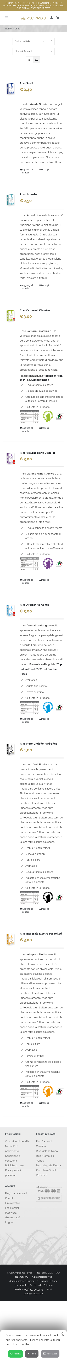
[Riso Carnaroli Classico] (10, 315)
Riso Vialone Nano (47, 1151)
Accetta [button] (17, 1354)
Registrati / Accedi (16, 1193)
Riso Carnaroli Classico (35, 310)
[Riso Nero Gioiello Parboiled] (10, 749)
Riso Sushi (26, 83)
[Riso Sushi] (10, 89)
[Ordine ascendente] (51, 41)
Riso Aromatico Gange (34, 604)
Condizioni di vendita (17, 1141)
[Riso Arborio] (10, 200)
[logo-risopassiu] (33, 17)
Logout (9, 1222)
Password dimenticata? (12, 1215)
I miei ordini (12, 1207)
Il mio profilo (12, 1203)
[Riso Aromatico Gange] (10, 610)
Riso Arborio (28, 194)
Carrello (9, 1198)
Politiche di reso (14, 1165)
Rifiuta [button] (33, 1354)
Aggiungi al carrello (27, 171)
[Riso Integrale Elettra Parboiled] (10, 939)
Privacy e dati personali (13, 1173)
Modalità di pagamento (12, 1149)
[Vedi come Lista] (36, 59)
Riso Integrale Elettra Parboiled (41, 933)
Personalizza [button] (52, 1354)
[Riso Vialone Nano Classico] (10, 458)
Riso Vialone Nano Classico (37, 452)
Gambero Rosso (40, 379)
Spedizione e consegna (12, 1158)
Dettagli (45, 169)
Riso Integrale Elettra (48, 1165)
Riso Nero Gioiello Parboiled (38, 743)
